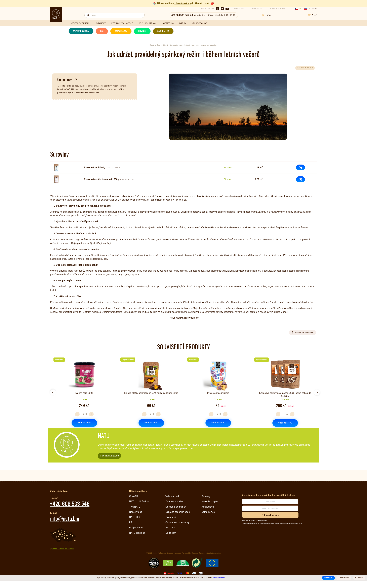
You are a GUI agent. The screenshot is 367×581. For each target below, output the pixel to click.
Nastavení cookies (174, 553)
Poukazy (206, 496)
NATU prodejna (137, 533)
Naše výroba (135, 512)
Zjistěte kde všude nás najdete (62, 549)
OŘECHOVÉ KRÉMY (80, 23)
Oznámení (170, 517)
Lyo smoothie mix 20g (218, 393)
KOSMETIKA (168, 23)
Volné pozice (208, 512)
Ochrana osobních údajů (177, 512)
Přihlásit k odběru (270, 515)
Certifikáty (170, 533)
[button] (311, 15)
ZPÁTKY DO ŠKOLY (81, 31)
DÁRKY (182, 23)
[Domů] (56, 14)
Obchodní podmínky (175, 507)
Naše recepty (277, 9)
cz (300, 9)
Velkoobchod (172, 496)
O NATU (133, 496)
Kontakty (239, 9)
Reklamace (171, 527)
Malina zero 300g (84, 393)
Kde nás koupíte (210, 501)
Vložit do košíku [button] (84, 423)
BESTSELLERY (121, 31)
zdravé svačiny (182, 3)
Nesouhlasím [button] (344, 578)
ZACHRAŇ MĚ (163, 31)
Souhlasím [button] (328, 578)
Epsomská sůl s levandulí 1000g (101, 179)
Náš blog (257, 9)
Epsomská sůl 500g (94, 167)
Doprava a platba (174, 501)
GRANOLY (101, 23)
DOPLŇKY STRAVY (147, 23)
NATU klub (134, 517)
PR (130, 522)
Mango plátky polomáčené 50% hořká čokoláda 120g (151, 393)
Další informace (219, 578)
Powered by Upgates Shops (193, 553)
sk (309, 9)
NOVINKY (142, 31)
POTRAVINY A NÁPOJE (122, 23)
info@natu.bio (197, 15)
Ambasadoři (208, 507)
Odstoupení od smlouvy (177, 522)
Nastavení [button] (359, 578)
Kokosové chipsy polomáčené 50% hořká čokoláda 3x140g (285, 394)
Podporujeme (136, 527)
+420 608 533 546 (179, 15)
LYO (102, 31)
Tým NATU (134, 507)
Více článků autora (109, 455)
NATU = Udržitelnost (139, 501)
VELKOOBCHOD (199, 23)
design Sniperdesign (212, 553)
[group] (83, 391)
